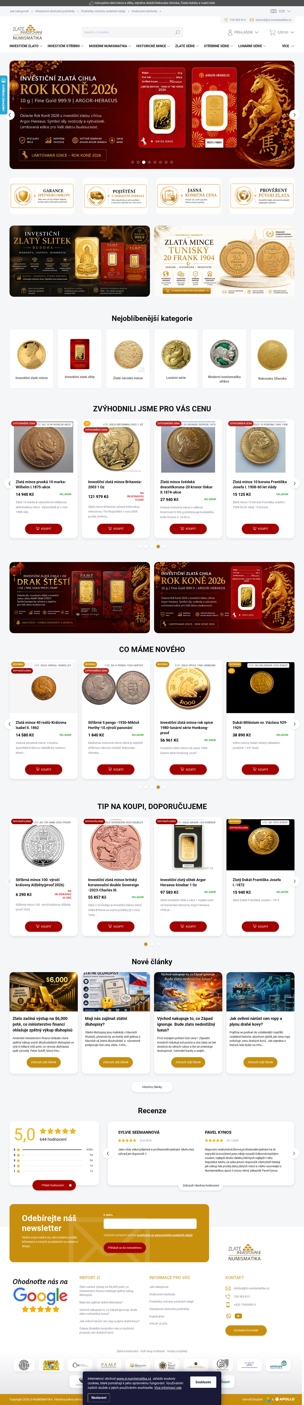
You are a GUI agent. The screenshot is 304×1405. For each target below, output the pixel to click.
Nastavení (98, 1398)
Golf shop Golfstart (152, 1351)
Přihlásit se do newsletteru (125, 1247)
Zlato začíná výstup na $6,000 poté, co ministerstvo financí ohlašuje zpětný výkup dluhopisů (106, 1291)
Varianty (193, 926)
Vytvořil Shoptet (252, 1399)
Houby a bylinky (177, 1351)
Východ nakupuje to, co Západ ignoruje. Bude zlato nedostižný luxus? (108, 1312)
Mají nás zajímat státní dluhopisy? (101, 1302)
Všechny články (152, 1087)
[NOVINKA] (51, 689)
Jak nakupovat (19, 11)
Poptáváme (156, 1316)
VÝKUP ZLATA (158, 1323)
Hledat (178, 32)
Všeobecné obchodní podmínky (55, 11)
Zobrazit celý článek (43, 1062)
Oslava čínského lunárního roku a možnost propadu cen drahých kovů (106, 1330)
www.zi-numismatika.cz (133, 1379)
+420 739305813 (245, 1304)
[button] (17, 115)
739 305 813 (242, 1296)
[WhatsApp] (228, 1315)
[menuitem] (26, 46)
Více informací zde (167, 1388)
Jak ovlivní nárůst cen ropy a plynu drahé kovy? (109, 1321)
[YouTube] (238, 1315)
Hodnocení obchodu (144, 11)
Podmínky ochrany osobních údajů (103, 11)
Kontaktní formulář (246, 1330)
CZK (282, 11)
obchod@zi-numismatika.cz (251, 1288)
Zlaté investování (127, 1351)
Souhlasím (203, 1382)
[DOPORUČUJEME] (51, 847)
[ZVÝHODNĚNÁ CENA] (44, 449)
